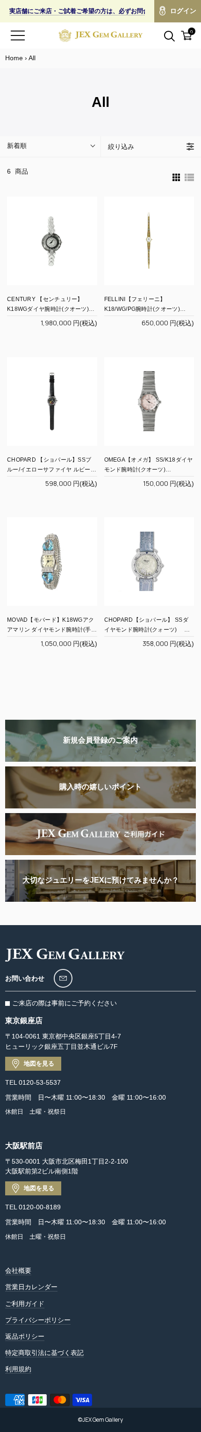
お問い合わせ (24, 978)
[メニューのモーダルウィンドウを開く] (18, 35)
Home (14, 58)
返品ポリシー (24, 1336)
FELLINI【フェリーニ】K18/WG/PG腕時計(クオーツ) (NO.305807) (142, 309)
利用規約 (18, 1369)
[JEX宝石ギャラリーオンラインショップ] (100, 35)
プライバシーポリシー (38, 1320)
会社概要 (18, 1270)
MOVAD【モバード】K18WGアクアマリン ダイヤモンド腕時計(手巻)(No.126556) (50, 630)
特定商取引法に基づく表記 (44, 1352)
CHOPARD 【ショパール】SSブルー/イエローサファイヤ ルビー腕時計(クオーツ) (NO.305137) (51, 469)
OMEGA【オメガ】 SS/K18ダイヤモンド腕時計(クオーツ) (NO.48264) (148, 469)
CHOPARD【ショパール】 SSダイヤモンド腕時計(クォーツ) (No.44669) (146, 630)
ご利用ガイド (24, 1303)
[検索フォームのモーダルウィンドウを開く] (164, 35)
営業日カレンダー (31, 1287)
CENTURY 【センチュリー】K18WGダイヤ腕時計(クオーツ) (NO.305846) (48, 309)
